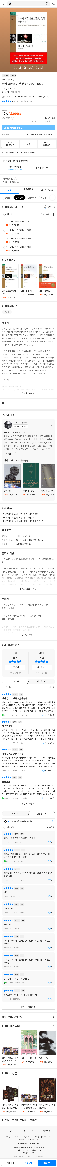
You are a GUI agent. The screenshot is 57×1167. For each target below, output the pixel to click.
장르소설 (27, 514)
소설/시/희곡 (17, 514)
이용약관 (16, 1147)
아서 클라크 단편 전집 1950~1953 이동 (31, 223)
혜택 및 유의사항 (15, 673)
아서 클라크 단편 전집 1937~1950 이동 (31, 232)
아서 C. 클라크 (7, 89)
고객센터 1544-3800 (13, 1137)
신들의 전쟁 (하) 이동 (29, 281)
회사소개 (26, 1150)
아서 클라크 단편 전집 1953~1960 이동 (31, 249)
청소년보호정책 (39, 1147)
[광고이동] (47, 3)
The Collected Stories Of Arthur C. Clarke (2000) (27, 96)
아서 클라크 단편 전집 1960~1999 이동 (31, 240)
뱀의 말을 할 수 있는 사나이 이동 (10, 281)
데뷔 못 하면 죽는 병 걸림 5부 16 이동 (47, 1095)
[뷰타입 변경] (53, 214)
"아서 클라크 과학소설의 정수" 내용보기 (28, 704)
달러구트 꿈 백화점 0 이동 (29, 1048)
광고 (32, 1153)
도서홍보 (26, 1153)
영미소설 (27, 521)
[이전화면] (3, 3)
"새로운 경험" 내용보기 (28, 732)
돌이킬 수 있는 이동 (47, 1048)
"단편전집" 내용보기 (28, 788)
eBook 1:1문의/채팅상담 (27, 1139)
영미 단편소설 (38, 521)
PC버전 (18, 1150)
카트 (53, 4)
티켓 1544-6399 (29, 1137)
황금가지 (5, 92)
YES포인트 (6, 118)
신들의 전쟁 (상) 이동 (47, 281)
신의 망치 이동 (12, 481)
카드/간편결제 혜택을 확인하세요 (40, 134)
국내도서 (6, 514)
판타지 (35, 514)
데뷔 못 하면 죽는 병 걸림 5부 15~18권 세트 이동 (10, 1099)
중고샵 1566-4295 (45, 1137)
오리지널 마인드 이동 (31, 481)
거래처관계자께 (36, 1150)
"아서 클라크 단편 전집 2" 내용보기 (28, 760)
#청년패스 (6, 312)
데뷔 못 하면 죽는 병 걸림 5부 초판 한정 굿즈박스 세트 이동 (10, 1056)
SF (34, 517)
